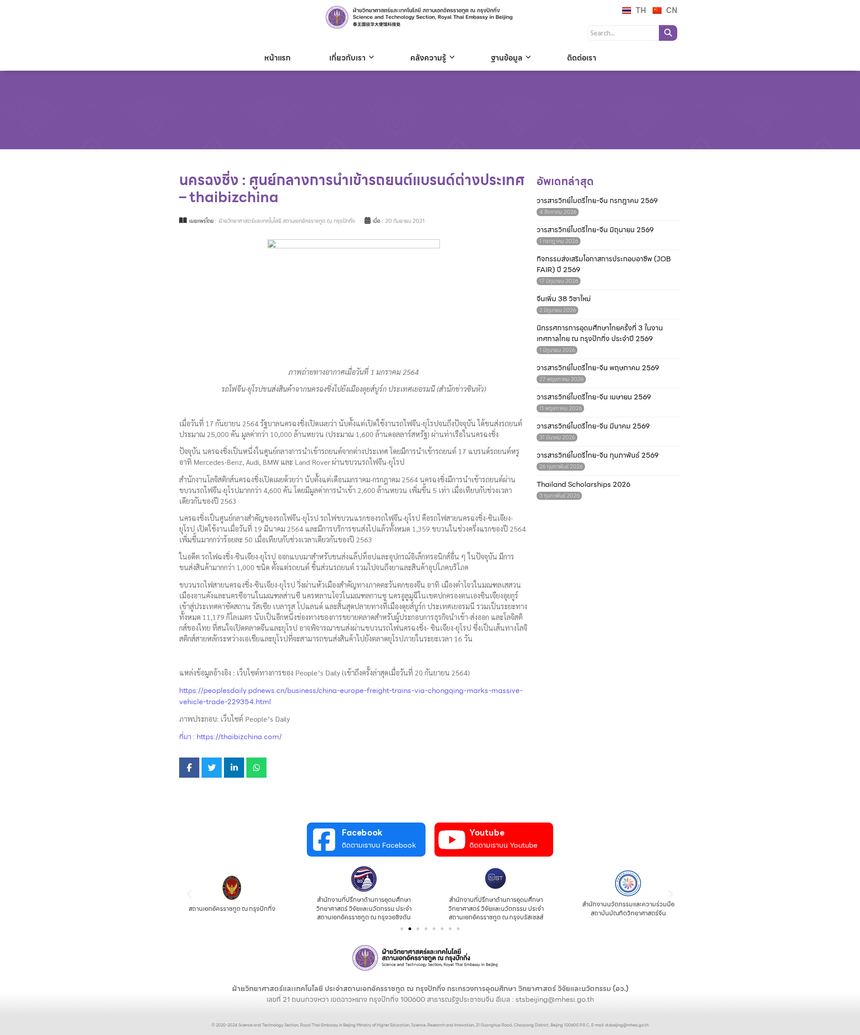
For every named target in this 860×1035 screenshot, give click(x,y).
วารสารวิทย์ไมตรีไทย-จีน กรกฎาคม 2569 (597, 200)
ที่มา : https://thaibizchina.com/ (230, 736)
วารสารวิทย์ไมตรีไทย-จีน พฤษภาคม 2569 (598, 368)
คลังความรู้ (428, 58)
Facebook (362, 832)
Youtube (486, 832)
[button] (189, 893)
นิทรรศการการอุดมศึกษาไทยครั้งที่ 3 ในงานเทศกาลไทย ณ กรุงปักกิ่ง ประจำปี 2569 (600, 333)
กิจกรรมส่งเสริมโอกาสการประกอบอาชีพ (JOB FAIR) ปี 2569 (604, 264)
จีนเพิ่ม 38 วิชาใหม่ (564, 299)
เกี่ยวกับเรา (347, 58)
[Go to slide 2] (409, 928)
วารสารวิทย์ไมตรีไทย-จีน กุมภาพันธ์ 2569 (597, 455)
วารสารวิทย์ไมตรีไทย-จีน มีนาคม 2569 (593, 426)
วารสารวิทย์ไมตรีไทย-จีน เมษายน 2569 (594, 397)
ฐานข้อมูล (506, 58)
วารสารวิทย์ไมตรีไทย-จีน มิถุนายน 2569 (595, 230)
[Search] (668, 33)
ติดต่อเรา (581, 58)
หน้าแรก (277, 58)
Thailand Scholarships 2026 (583, 484)
